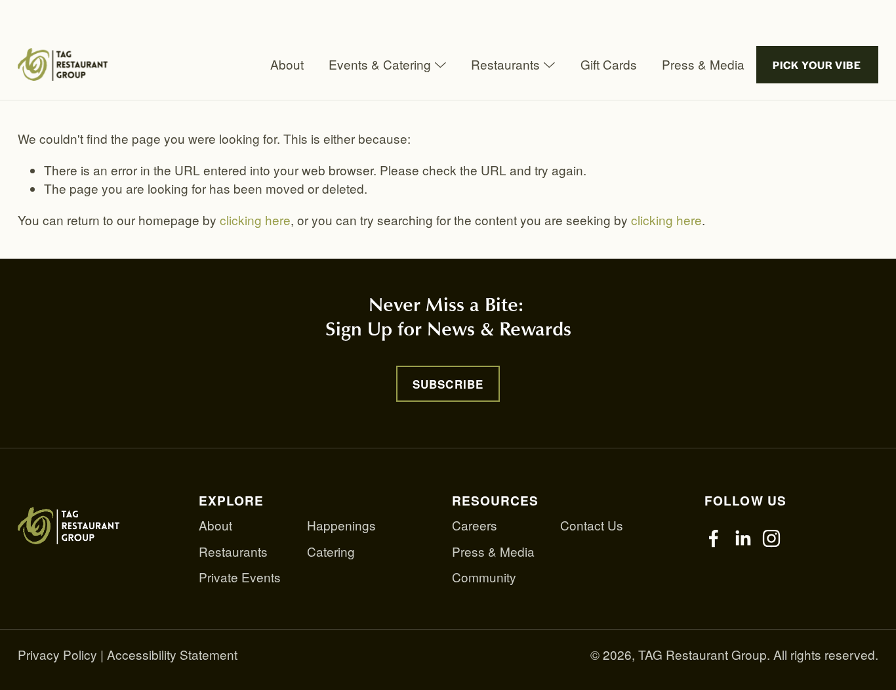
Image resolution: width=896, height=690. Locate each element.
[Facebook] (713, 538)
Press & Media (703, 64)
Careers (474, 525)
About (287, 64)
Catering (331, 551)
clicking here (255, 219)
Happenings (341, 525)
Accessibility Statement (172, 654)
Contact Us (591, 525)
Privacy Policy (57, 654)
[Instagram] (771, 538)
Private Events (240, 577)
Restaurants (233, 551)
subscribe (448, 384)
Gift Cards (608, 64)
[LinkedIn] (742, 538)
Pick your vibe (817, 64)
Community (484, 577)
